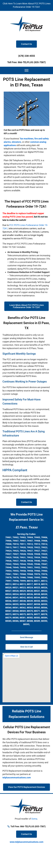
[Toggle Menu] (26, 70)
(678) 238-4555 (26, 55)
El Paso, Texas (26, 527)
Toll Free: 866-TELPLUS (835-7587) (26, 62)
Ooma (34, 818)
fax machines (26, 138)
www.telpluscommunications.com (26, 842)
